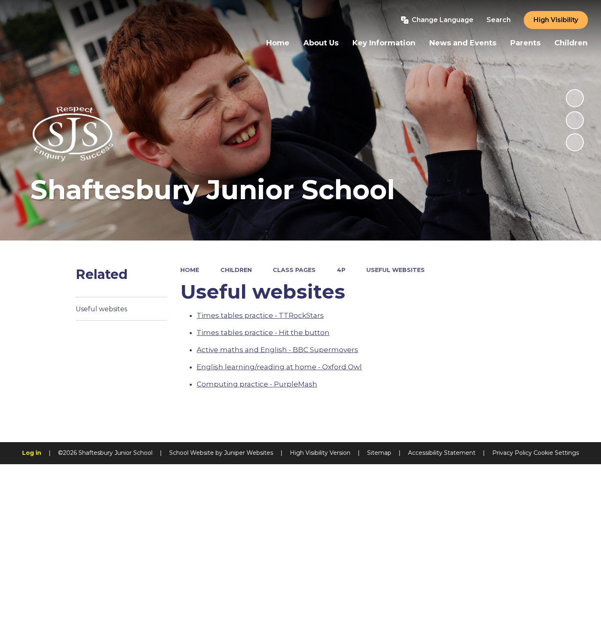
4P (341, 270)
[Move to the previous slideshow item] (575, 120)
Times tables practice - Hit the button (263, 332)
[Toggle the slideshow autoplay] (575, 98)
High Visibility (556, 20)
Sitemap (379, 452)
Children (236, 270)
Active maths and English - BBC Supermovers (277, 350)
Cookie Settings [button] (556, 452)
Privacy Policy (512, 452)
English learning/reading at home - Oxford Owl (279, 367)
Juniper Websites (248, 452)
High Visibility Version (320, 452)
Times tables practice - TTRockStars (260, 315)
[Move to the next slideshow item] (575, 142)
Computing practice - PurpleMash (257, 384)
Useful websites (395, 270)
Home (189, 270)
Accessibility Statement (441, 452)
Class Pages (294, 270)
